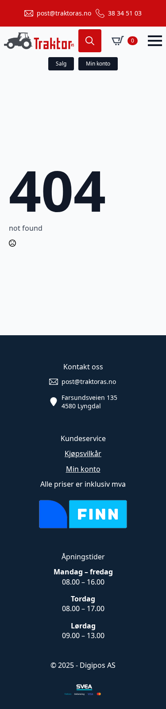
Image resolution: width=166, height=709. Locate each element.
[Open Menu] (155, 41)
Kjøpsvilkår (83, 453)
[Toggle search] (89, 40)
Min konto (83, 469)
